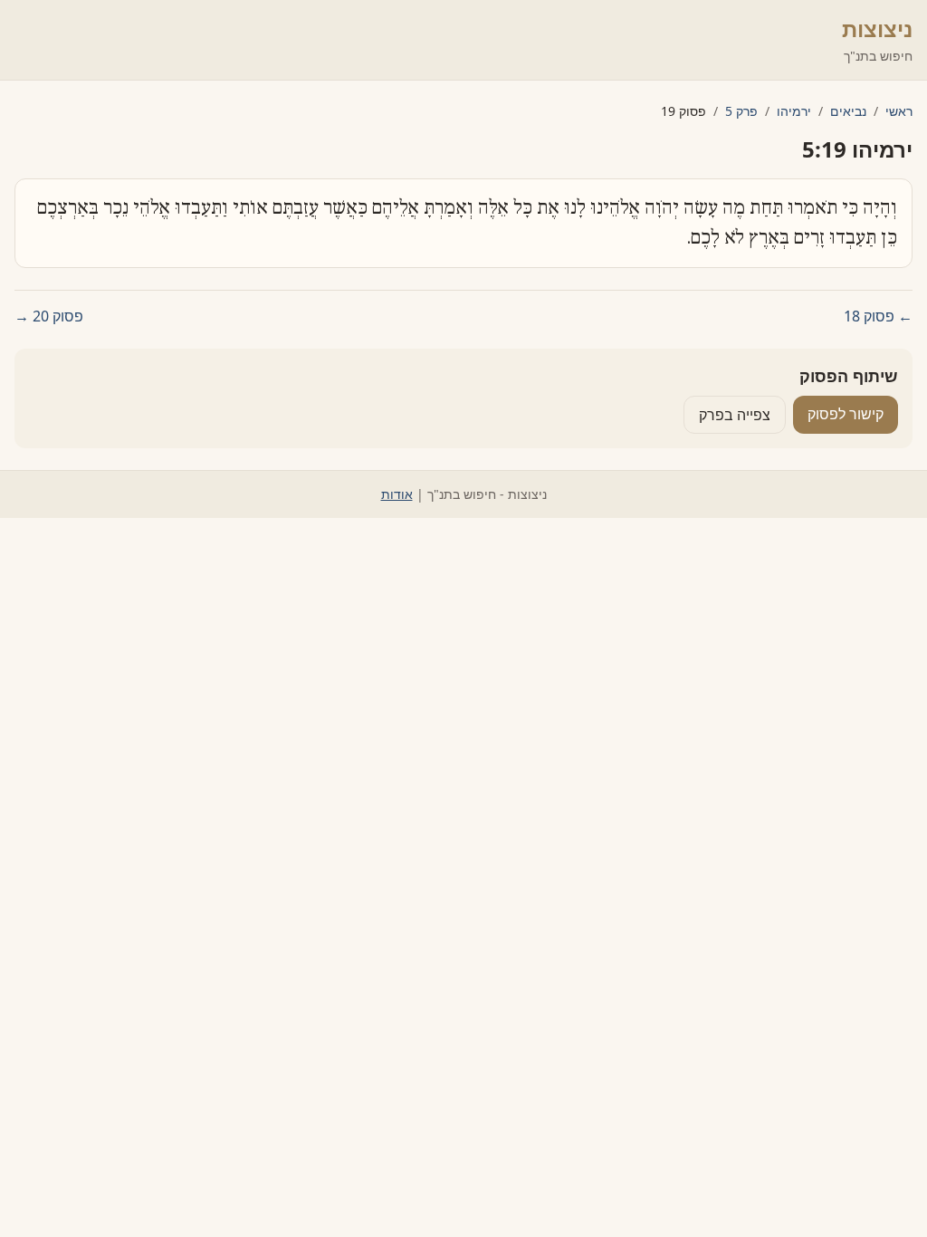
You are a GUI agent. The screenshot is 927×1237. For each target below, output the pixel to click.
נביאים (848, 111)
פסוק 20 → (48, 316)
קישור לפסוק (846, 414)
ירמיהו (794, 111)
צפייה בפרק (734, 415)
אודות (397, 494)
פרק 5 (741, 111)
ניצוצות (877, 28)
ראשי (899, 111)
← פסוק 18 (878, 316)
